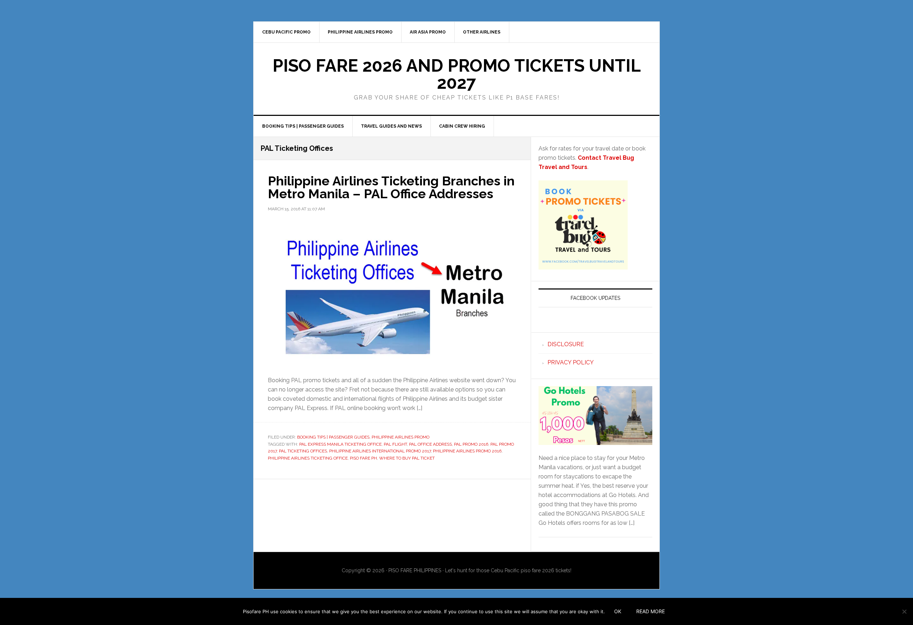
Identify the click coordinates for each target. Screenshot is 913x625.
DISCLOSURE (565, 344)
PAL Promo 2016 (471, 444)
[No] (904, 611)
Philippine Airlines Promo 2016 (467, 451)
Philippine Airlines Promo (400, 437)
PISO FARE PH (363, 458)
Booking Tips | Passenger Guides (333, 437)
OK (617, 611)
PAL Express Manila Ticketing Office (340, 444)
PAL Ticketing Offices (303, 451)
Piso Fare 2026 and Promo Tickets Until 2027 (456, 74)
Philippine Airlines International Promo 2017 (380, 451)
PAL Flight (395, 444)
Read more (650, 611)
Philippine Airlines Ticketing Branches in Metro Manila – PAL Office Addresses (391, 187)
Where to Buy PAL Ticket (407, 458)
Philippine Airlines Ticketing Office (308, 458)
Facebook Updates (595, 298)
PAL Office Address (430, 444)
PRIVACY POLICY (570, 362)
